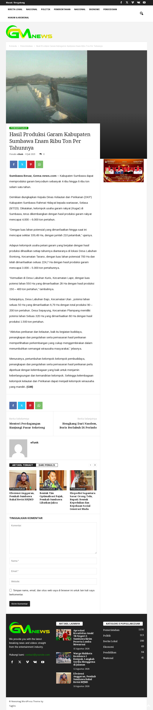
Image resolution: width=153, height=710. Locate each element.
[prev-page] (90, 465)
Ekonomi (94, 9)
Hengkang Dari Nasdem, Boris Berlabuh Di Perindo (78, 425)
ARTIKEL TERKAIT (22, 465)
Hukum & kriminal (18, 17)
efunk (20, 154)
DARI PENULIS (47, 465)
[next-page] (95, 465)
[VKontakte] (138, 2)
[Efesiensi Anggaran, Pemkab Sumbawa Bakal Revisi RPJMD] (22, 480)
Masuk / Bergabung (15, 3)
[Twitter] (22, 164)
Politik (45, 9)
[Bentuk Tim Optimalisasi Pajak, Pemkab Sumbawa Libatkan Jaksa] (53, 480)
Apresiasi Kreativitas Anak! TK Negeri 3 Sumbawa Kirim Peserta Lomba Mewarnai (83, 637)
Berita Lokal (15, 9)
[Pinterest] (31, 164)
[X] (127, 2)
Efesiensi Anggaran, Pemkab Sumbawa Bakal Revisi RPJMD (21, 496)
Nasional (31, 9)
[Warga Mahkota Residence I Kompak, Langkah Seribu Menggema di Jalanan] (63, 657)
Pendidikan (110, 9)
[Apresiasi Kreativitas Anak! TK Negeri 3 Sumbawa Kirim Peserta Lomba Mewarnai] (63, 634)
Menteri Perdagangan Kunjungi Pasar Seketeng (27, 425)
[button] (141, 14)
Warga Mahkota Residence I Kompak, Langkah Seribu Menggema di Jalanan (84, 659)
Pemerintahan (62, 9)
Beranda (13, 46)
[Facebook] (121, 2)
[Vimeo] (132, 2)
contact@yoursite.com (37, 654)
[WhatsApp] (39, 164)
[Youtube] (144, 2)
